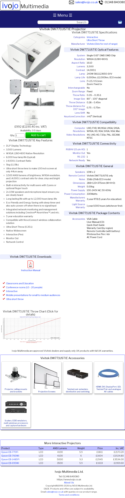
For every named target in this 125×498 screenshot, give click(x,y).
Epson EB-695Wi (10, 463)
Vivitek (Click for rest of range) (102, 44)
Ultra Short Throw (96, 40)
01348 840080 (115, 2)
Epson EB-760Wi (10, 455)
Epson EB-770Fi (9, 452)
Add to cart (38, 135)
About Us (69, 482)
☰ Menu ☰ (62, 15)
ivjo (10, 5)
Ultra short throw (15, 299)
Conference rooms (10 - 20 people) (24, 287)
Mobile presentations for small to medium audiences (33, 295)
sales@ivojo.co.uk (86, 2)
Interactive (12, 291)
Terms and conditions (69, 495)
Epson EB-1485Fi (10, 459)
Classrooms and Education (20, 283)
